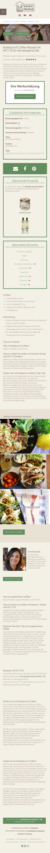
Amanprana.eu (8, 21)
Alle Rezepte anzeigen (14, 532)
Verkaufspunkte (35, 839)
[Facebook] (22, 846)
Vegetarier (23, 276)
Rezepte (16, 21)
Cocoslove (28, 834)
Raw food (24, 272)
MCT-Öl (41, 153)
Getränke (23, 21)
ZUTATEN (8, 34)
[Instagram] (28, 846)
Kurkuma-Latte (38, 682)
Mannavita (34, 828)
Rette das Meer (22, 839)
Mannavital (40, 831)
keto (23, 153)
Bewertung (19, 90)
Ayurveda (24, 260)
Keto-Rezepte (31, 153)
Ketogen (23, 284)
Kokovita (21, 834)
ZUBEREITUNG (22, 34)
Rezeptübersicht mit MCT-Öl (32, 676)
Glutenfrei (23, 280)
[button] (3, 12)
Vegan (24, 255)
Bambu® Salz (32, 831)
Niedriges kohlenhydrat (23, 264)
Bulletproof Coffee (12, 153)
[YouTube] (25, 846)
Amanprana (11, 839)
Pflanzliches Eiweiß (24, 251)
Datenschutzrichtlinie (36, 842)
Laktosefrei (23, 268)
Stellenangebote (11, 842)
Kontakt (23, 842)
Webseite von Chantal (13, 579)
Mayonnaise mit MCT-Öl (12, 682)
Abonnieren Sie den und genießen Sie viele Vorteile (24, 820)
